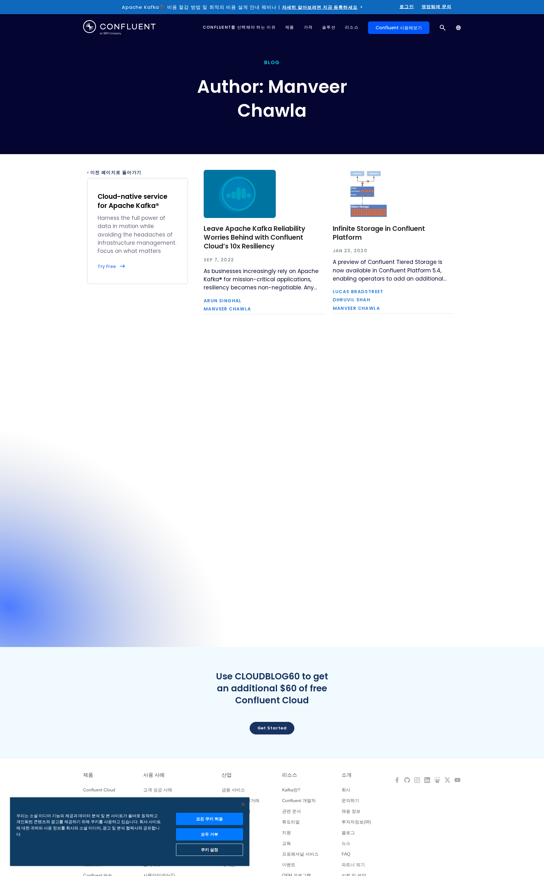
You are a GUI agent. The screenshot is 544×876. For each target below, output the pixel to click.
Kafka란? (291, 789)
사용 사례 (154, 775)
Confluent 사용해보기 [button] (399, 28)
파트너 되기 (353, 864)
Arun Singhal (223, 300)
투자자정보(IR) (356, 821)
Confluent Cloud (99, 789)
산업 (227, 775)
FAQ (346, 853)
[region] (129, 831)
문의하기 (350, 800)
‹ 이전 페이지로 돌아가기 (114, 172)
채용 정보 (351, 811)
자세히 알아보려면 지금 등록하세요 (320, 7)
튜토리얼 (291, 821)
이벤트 (288, 864)
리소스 (289, 775)
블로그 (348, 832)
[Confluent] (119, 27)
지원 (286, 832)
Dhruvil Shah (352, 299)
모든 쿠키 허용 (209, 819)
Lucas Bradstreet (358, 291)
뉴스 (346, 843)
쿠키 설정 (209, 850)
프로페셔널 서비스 (300, 853)
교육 (286, 843)
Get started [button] (272, 728)
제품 (88, 775)
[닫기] (243, 804)
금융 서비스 (233, 789)
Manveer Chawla (227, 308)
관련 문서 (291, 811)
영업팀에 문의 (436, 6)
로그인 (407, 6)
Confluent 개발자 (299, 800)
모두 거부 (209, 834)
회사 (346, 789)
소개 (347, 775)
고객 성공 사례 (157, 789)
